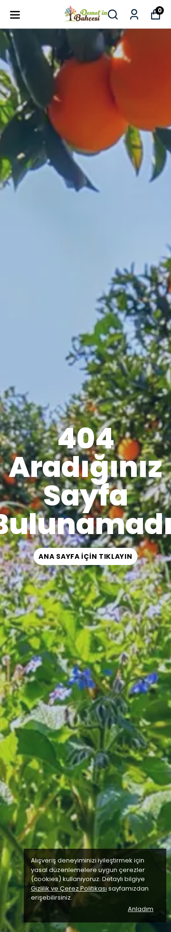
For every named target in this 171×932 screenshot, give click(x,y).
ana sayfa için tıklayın (85, 556)
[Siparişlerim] (134, 14)
